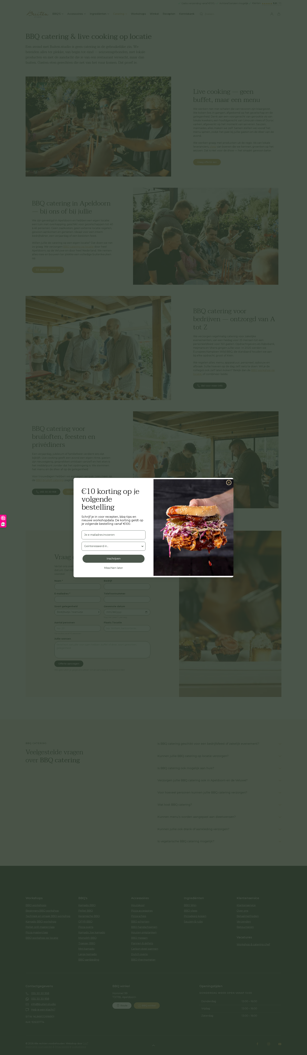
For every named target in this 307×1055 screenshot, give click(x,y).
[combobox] (112, 546)
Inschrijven (114, 558)
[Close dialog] (229, 482)
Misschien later (113, 568)
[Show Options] (142, 546)
